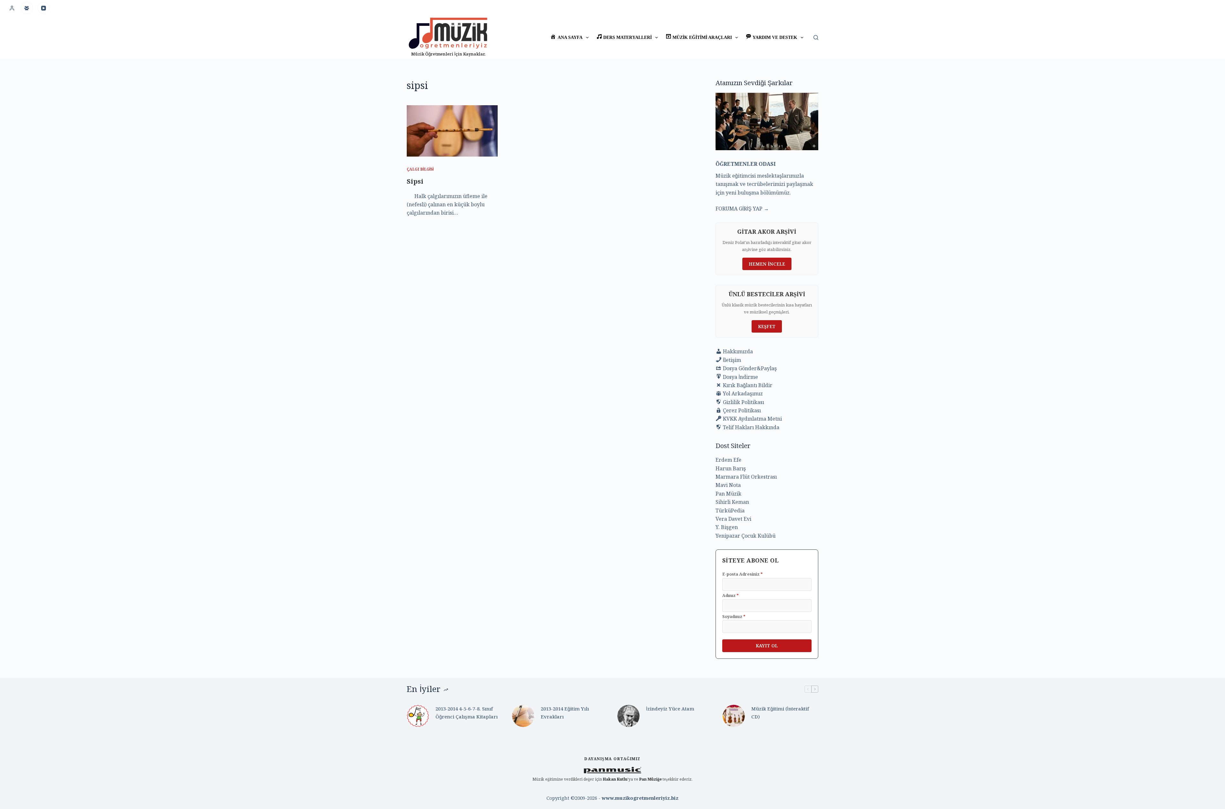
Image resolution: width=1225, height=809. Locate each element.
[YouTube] (44, 8)
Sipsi (415, 181)
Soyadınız (734, 616)
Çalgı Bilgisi (420, 169)
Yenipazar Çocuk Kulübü (746, 535)
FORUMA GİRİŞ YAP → (742, 208)
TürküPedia (730, 510)
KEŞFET (767, 326)
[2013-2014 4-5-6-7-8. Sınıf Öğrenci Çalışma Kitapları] (418, 716)
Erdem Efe (728, 459)
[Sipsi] (452, 130)
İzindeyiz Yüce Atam (670, 708)
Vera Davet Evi (733, 518)
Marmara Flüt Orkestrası (746, 476)
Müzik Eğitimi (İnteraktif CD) (780, 712)
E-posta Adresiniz (742, 574)
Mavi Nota (728, 485)
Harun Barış (731, 468)
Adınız (730, 595)
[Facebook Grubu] (27, 8)
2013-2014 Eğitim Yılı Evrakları (565, 712)
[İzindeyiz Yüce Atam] (628, 716)
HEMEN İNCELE (767, 264)
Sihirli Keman (732, 501)
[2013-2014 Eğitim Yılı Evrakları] (523, 716)
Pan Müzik (728, 493)
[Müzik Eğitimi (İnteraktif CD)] (734, 716)
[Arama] (815, 37)
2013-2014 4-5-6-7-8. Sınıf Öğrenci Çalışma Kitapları (466, 712)
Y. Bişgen (727, 527)
